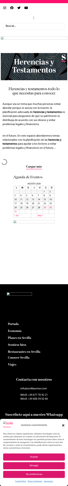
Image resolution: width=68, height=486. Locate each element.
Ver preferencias (34, 474)
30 (50, 208)
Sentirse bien (17, 345)
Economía (15, 331)
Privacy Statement (35, 481)
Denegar (34, 466)
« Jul (16, 215)
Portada (13, 324)
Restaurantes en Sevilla (24, 352)
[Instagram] (6, 9)
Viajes (12, 364)
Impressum (48, 481)
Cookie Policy (20, 481)
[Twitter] (20, 9)
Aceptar (34, 457)
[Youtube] (28, 9)
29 (45, 208)
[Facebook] (13, 9)
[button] (63, 425)
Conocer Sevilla (18, 358)
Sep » (40, 215)
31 (15, 211)
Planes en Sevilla (19, 338)
